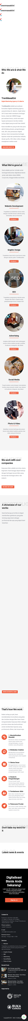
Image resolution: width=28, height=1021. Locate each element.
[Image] (14, 192)
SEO (12, 546)
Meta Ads (8, 546)
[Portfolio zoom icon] (12, 541)
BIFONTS (14, 675)
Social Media (14, 626)
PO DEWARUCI (14, 571)
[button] (23, 1017)
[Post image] (4, 969)
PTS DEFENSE (14, 649)
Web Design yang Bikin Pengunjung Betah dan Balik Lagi (17, 969)
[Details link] (16, 541)
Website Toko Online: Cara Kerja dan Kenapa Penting (17, 975)
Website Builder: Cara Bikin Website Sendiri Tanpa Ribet (15, 981)
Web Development (17, 546)
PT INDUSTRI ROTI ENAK (14, 544)
